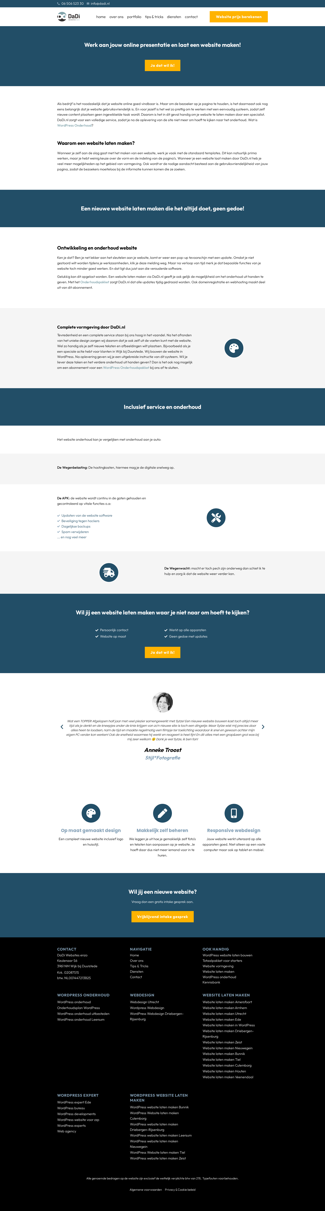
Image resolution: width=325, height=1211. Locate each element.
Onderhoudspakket (94, 282)
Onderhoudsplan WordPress (78, 1008)
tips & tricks (154, 16)
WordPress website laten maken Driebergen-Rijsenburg (154, 1127)
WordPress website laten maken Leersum (161, 1135)
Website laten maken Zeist (222, 1042)
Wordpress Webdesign (147, 1008)
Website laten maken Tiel (222, 1059)
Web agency (66, 1131)
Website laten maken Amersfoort (227, 1002)
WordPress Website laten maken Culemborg (154, 1116)
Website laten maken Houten (224, 1071)
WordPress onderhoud (74, 1002)
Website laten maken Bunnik (224, 1054)
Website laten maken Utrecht (224, 1013)
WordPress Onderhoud (74, 125)
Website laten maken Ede (222, 1019)
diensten (174, 16)
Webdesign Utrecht (144, 1002)
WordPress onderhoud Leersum (80, 1019)
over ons (116, 16)
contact (191, 16)
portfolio (134, 16)
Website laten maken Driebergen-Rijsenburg (228, 1034)
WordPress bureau (71, 1108)
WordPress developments (76, 1114)
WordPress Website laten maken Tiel (157, 1152)
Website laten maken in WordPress (229, 1025)
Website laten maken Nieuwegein (228, 1048)
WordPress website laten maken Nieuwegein (154, 1144)
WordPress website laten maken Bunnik (159, 1107)
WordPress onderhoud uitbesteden (83, 1013)
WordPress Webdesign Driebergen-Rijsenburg (157, 1016)
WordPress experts (71, 1125)
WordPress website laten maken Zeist (158, 1158)
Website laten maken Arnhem (225, 1008)
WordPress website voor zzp (78, 1120)
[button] (62, 727)
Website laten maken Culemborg (227, 1065)
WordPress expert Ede (74, 1102)
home (101, 16)
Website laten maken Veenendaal (228, 1077)
